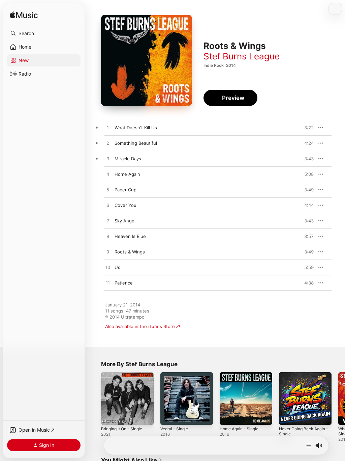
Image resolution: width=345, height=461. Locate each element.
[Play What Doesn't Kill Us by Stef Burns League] (108, 128)
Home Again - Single (239, 428)
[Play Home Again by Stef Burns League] (108, 174)
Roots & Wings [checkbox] (130, 251)
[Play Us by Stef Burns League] (108, 268)
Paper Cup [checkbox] (125, 189)
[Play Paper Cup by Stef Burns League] (108, 190)
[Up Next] (308, 445)
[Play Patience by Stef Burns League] (108, 283)
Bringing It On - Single (121, 428)
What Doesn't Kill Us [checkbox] (136, 127)
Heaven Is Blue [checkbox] (130, 236)
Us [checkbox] (117, 267)
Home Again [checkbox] (127, 174)
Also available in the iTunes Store (140, 326)
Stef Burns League (241, 56)
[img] (24, 15)
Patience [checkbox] (124, 283)
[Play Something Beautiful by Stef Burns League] (108, 143)
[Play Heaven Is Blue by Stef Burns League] (108, 237)
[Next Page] (338, 398)
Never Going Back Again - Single (303, 431)
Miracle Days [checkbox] (128, 158)
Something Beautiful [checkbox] (136, 143)
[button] (43, 33)
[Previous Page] (94, 398)
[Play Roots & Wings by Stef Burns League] (108, 252)
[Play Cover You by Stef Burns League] (108, 205)
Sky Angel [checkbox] (125, 220)
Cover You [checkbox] (125, 205)
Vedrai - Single (174, 428)
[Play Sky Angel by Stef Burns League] (108, 221)
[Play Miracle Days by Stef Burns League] (108, 159)
